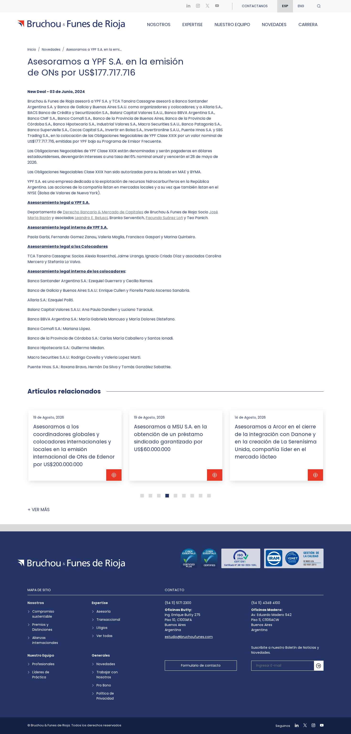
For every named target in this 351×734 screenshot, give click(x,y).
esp (285, 6)
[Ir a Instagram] (198, 6)
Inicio (31, 49)
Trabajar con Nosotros (107, 675)
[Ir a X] (207, 6)
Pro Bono (103, 685)
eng (301, 6)
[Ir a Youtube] (217, 6)
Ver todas (104, 635)
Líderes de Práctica (40, 675)
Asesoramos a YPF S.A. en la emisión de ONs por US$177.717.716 (118, 49)
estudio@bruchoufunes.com (189, 636)
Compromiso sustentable (43, 614)
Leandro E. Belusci (91, 218)
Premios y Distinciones (42, 627)
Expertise (192, 24)
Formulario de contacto (201, 665)
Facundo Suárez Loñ (164, 218)
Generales (101, 655)
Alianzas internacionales (45, 640)
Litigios (101, 627)
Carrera (308, 24)
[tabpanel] (75, 445)
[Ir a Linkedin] (188, 6)
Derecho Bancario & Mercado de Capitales (103, 212)
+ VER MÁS (38, 510)
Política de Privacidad (105, 696)
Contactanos (255, 6)
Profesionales (43, 664)
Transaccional (108, 619)
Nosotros (158, 24)
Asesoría (103, 611)
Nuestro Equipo (232, 24)
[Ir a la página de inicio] (71, 563)
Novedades (274, 24)
